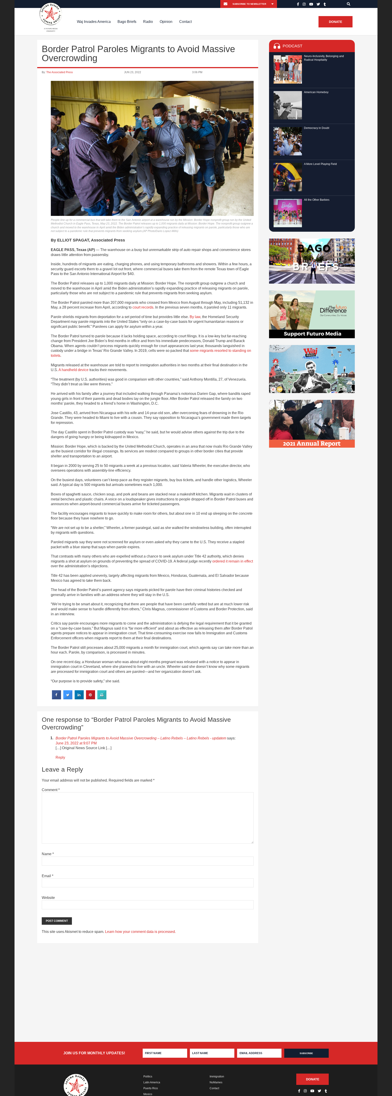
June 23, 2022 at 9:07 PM (76, 743)
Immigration (217, 1076)
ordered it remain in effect (232, 561)
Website (48, 898)
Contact (185, 22)
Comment (51, 790)
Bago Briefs (127, 22)
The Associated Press (59, 72)
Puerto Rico (150, 1088)
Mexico (147, 1094)
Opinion (166, 22)
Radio (148, 22)
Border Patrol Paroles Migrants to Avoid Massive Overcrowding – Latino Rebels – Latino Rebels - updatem (141, 738)
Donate (335, 22)
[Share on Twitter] (67, 698)
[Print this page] (101, 698)
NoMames (216, 1082)
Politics (147, 1076)
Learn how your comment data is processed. (140, 932)
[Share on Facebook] (56, 698)
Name (48, 854)
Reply (60, 757)
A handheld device (73, 370)
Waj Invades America (94, 22)
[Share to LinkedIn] (79, 698)
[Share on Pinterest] (90, 698)
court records (142, 307)
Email (47, 876)
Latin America (151, 1082)
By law (195, 317)
